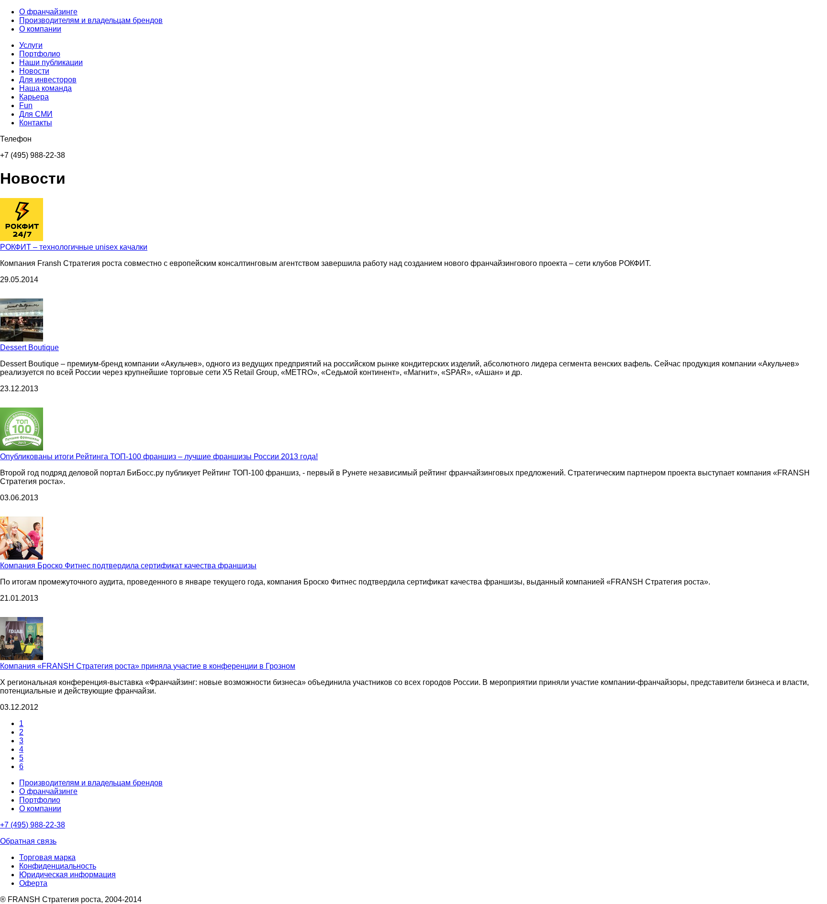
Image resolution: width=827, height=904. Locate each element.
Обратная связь (28, 841)
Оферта (33, 883)
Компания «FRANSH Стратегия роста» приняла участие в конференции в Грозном (147, 666)
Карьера (34, 97)
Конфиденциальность (57, 866)
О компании (40, 29)
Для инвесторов (48, 80)
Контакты (35, 123)
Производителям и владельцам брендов (91, 20)
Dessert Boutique (29, 347)
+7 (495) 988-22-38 (32, 825)
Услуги (31, 45)
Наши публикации (51, 62)
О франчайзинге (48, 12)
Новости (34, 71)
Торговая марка (47, 857)
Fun (26, 105)
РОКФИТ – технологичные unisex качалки (73, 247)
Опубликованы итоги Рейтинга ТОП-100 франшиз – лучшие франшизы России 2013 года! (159, 456)
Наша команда (45, 88)
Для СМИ (36, 114)
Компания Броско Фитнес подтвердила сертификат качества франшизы (128, 566)
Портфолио (39, 54)
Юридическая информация (67, 875)
